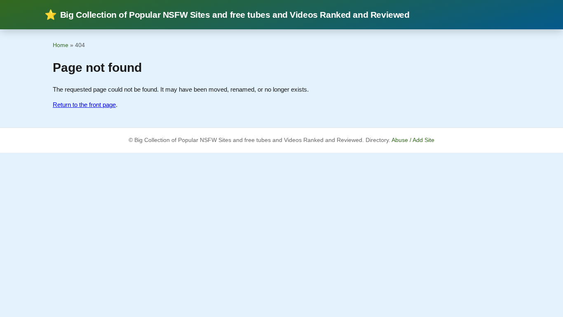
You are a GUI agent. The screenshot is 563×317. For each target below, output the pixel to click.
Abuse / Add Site (413, 140)
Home (60, 45)
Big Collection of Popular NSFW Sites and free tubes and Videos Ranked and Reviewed (227, 14)
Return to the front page (84, 104)
